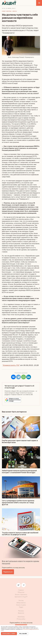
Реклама (21, 611)
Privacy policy (21, 619)
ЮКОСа (15, 11)
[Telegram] (18, 377)
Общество (21, 592)
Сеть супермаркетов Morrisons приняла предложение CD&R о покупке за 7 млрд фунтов (18, 503)
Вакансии (21, 613)
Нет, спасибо (23, 633)
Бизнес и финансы (21, 594)
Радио (21, 607)
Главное (21, 590)
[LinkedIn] (28, 377)
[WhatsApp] (23, 377)
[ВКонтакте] (13, 377)
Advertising (21, 616)
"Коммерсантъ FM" (11, 365)
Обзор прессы (21, 602)
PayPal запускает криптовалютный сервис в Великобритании (20, 441)
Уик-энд (21, 600)
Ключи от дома (21, 605)
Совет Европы (6, 11)
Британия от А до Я (21, 596)
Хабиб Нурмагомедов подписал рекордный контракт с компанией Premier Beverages (19, 471)
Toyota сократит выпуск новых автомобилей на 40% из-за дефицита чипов (20, 534)
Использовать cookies (8, 633)
